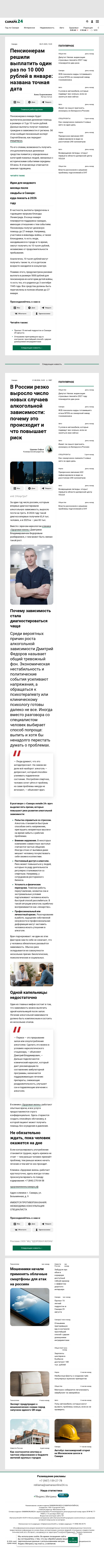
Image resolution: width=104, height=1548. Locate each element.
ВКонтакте (22, 313)
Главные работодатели (32, 109)
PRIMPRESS (16, 141)
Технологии (14, 1264)
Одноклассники (44, 313)
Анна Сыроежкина (43, 94)
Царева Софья (37, 449)
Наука (60, 132)
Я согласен (73, 1540)
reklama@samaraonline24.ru (51, 1485)
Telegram (48, 102)
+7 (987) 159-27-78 (50, 1480)
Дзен (33, 102)
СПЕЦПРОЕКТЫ (64, 118)
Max (18, 102)
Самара (14, 44)
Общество (62, 54)
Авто (60, 87)
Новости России (58, 1265)
